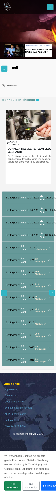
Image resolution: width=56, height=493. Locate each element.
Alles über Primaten (15, 414)
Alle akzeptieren (12, 486)
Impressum (11, 389)
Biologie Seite (12, 420)
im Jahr (26, 247)
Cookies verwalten (15, 401)
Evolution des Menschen (18, 407)
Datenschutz (11, 395)
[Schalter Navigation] (50, 7)
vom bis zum (30, 197)
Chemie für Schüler (15, 426)
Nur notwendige (31, 486)
